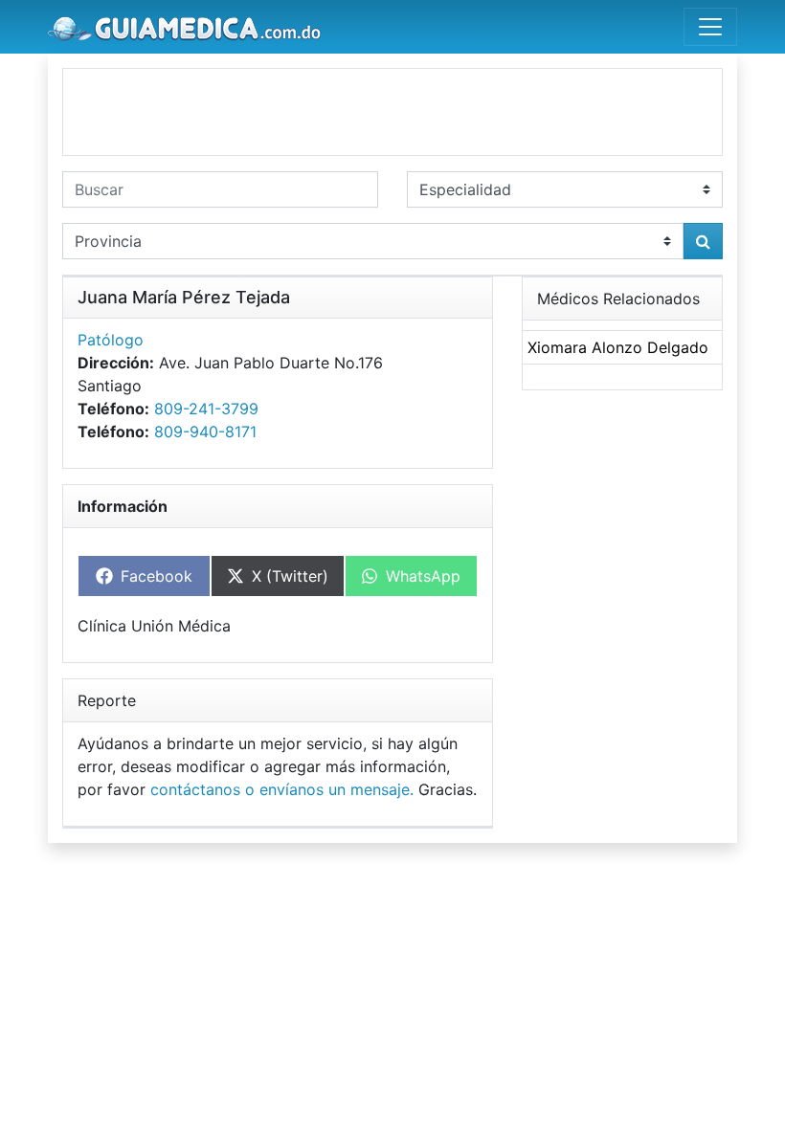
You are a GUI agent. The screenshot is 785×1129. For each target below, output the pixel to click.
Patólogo (111, 339)
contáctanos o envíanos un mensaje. (282, 789)
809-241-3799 (206, 408)
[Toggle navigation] (710, 27)
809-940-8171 (205, 431)
